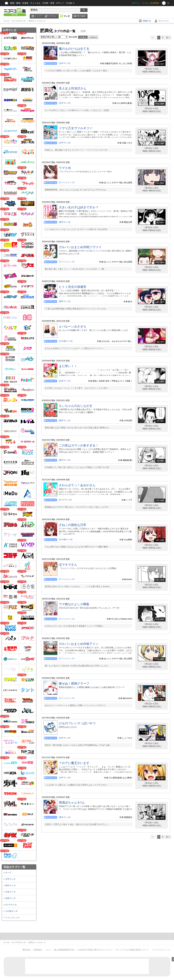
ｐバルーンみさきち (72, 326)
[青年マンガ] (64, 222)
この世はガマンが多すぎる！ (79, 445)
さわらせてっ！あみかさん (77, 485)
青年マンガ (10, 885)
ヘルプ (48, 950)
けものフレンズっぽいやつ (77, 723)
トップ (38, 16)
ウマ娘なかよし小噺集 (74, 604)
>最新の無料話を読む (151, 71)
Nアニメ (60, 3)
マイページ (164, 21)
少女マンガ (10, 892)
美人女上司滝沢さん (72, 88)
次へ (168, 37)
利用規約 (38, 950)
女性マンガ (10, 898)
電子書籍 (81, 16)
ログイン (136, 3)
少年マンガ (10, 879)
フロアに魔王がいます (74, 763)
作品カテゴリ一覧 (14, 866)
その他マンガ (11, 911)
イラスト (52, 16)
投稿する (147, 21)
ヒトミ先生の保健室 (72, 286)
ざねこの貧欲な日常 (72, 525)
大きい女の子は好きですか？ (79, 207)
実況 (52, 3)
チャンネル (35, 3)
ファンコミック (12, 917)
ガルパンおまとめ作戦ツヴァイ (80, 247)
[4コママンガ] (65, 500)
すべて (8, 872)
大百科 (45, 3)
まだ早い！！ (68, 366)
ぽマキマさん (68, 564)
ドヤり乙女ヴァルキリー (75, 128)
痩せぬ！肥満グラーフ (74, 683)
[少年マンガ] (64, 63)
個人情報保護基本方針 (64, 950)
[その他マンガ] (65, 341)
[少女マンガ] (64, 381)
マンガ (67, 16)
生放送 (25, 3)
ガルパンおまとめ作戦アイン (79, 644)
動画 (12, 3)
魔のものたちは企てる (74, 48)
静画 (18, 3)
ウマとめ (65, 168)
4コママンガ (11, 905)
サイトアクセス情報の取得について (132, 950)
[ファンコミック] (66, 182)
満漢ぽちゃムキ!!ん (72, 802)
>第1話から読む (151, 69)
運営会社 (26, 950)
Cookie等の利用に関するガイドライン (95, 950)
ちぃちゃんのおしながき (75, 405)
